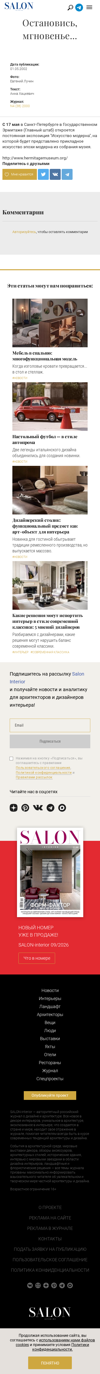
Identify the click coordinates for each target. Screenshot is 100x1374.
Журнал (50, 1070)
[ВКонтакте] (55, 174)
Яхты (50, 1046)
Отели (50, 1054)
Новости (50, 990)
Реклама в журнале (50, 1228)
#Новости (19, 378)
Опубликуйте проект (50, 1095)
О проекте (50, 1207)
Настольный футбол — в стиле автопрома (44, 439)
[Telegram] (67, 174)
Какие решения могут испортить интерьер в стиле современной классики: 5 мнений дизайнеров (47, 621)
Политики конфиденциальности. (60, 1347)
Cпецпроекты (50, 1078)
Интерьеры (50, 998)
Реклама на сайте (50, 1217)
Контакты (50, 1238)
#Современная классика (50, 652)
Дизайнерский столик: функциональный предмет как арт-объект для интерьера (45, 526)
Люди (50, 1030)
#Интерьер (20, 652)
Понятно (50, 1363)
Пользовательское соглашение (50, 1259)
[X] (43, 174)
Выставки (50, 1038)
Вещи (50, 1022)
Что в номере (37, 958)
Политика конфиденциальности (50, 1270)
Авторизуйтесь (24, 232)
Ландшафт (50, 1006)
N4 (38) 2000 (20, 106)
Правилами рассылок (34, 777)
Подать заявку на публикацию (50, 1249)
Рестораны (50, 1062)
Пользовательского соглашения (43, 768)
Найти (70, 7)
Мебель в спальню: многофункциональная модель (44, 356)
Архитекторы (50, 1014)
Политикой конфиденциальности (44, 772)
